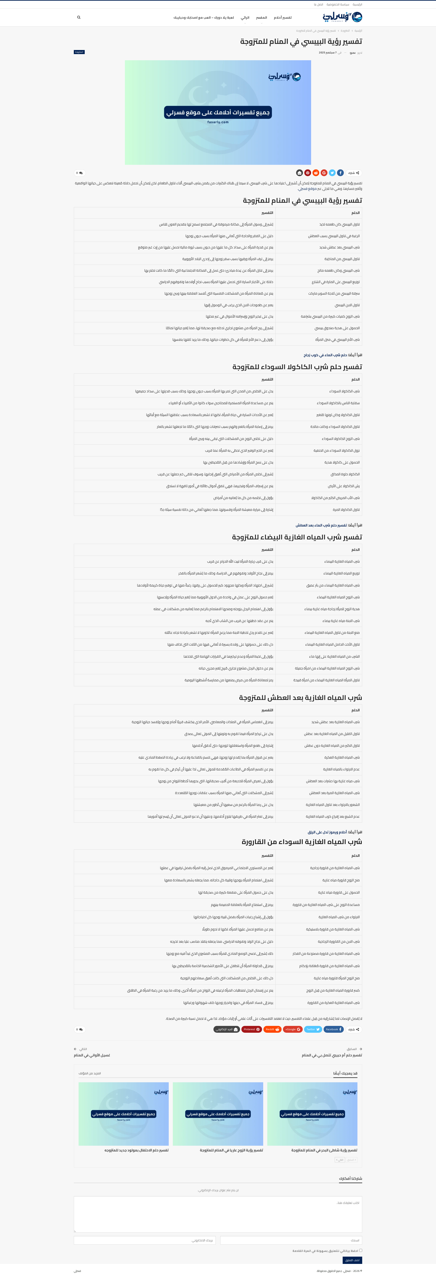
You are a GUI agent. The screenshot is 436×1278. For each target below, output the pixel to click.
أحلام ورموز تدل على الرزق (327, 832)
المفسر (261, 17)
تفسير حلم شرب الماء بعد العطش (321, 525)
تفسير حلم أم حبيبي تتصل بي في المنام (332, 1055)
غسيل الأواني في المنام (92, 1055)
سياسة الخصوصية (338, 4)
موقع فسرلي (307, 188)
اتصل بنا (318, 4)
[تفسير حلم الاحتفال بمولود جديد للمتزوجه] (124, 1113)
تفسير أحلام (283, 17)
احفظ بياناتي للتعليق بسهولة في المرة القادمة (325, 1250)
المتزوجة (79, 52)
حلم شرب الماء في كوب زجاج (325, 355)
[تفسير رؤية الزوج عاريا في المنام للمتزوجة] (218, 1113)
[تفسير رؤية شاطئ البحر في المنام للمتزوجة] (312, 1113)
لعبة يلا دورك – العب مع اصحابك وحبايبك (203, 17)
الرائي (245, 17)
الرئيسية (357, 4)
